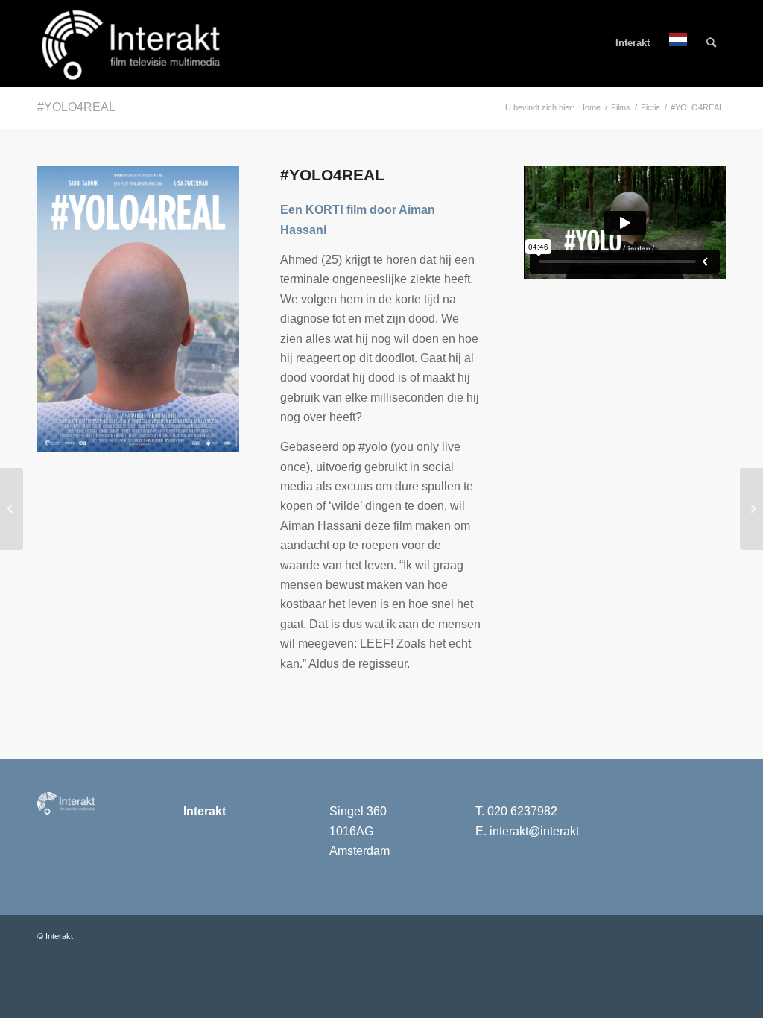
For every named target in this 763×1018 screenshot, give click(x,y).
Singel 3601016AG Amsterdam (359, 831)
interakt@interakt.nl (541, 831)
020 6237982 (522, 811)
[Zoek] (711, 43)
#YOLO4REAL (76, 107)
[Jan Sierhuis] (751, 509)
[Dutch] (678, 43)
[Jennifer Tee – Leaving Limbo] (11, 509)
